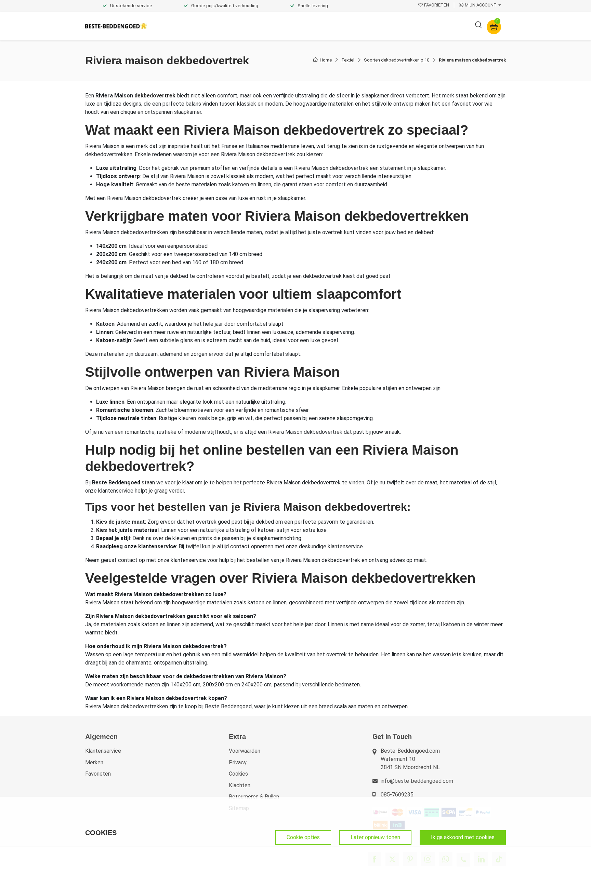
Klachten (239, 785)
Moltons (358, 26)
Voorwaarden (244, 751)
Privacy (238, 762)
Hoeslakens (266, 26)
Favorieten (98, 773)
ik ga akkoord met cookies (463, 837)
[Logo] (116, 26)
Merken (94, 762)
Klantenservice (103, 751)
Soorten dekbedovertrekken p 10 (396, 60)
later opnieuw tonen (375, 837)
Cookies (238, 773)
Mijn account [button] (481, 5)
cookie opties (303, 837)
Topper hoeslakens (314, 26)
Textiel (347, 60)
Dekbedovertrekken (179, 26)
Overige (388, 26)
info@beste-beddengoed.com (417, 781)
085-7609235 (397, 794)
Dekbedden (227, 26)
